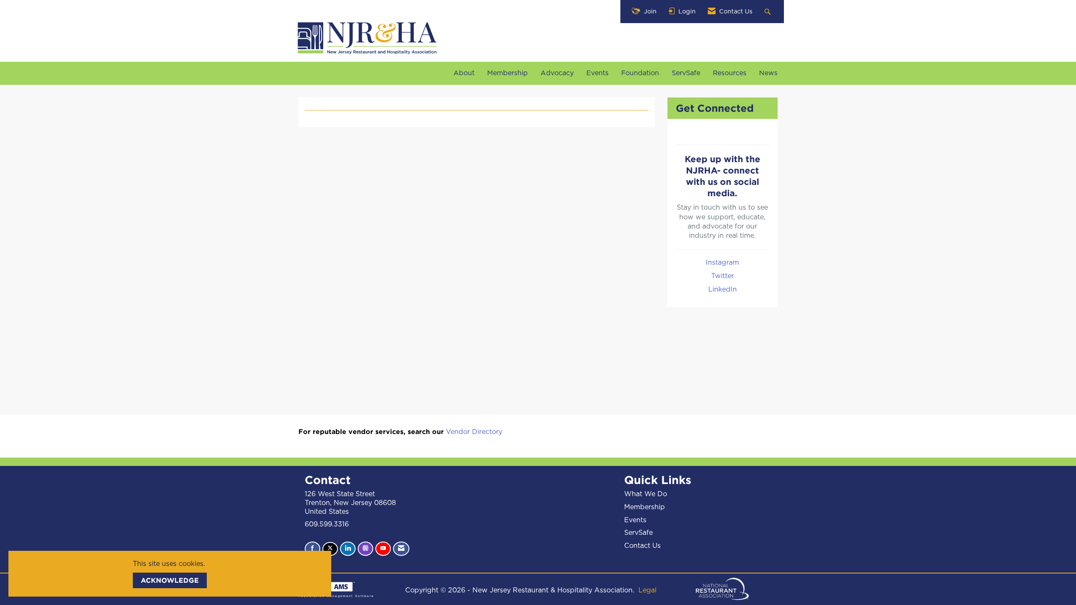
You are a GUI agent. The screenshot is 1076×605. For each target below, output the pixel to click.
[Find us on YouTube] (383, 549)
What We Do (645, 494)
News (768, 73)
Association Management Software (336, 595)
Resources (729, 73)
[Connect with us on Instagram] (365, 549)
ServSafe (686, 73)
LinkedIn (722, 289)
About (464, 73)
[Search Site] (768, 11)
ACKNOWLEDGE (170, 580)
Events (597, 73)
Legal (647, 590)
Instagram (722, 262)
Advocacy (557, 73)
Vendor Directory (474, 432)
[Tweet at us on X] (330, 549)
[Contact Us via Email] (401, 549)
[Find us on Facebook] (312, 549)
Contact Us (642, 545)
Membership (507, 73)
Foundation (640, 73)
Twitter (722, 276)
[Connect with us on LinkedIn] (348, 549)
